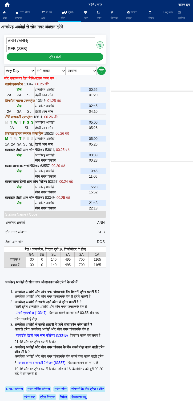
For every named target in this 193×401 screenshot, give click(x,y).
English (168, 12)
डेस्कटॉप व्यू (79, 397)
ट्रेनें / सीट (67, 15)
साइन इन (184, 5)
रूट (86, 18)
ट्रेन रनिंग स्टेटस (22, 15)
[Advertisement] (152, 56)
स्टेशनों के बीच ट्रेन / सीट (87, 389)
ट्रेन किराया (47, 397)
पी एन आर (46, 15)
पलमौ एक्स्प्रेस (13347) (31, 313)
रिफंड (151, 18)
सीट (98, 18)
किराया (114, 18)
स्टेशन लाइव (131, 15)
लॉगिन (181, 18)
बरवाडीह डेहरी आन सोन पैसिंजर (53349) (42, 335)
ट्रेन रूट (29, 397)
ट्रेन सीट (61, 389)
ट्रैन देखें (55, 57)
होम (4, 18)
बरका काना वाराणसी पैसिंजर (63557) (41, 363)
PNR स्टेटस (14, 389)
